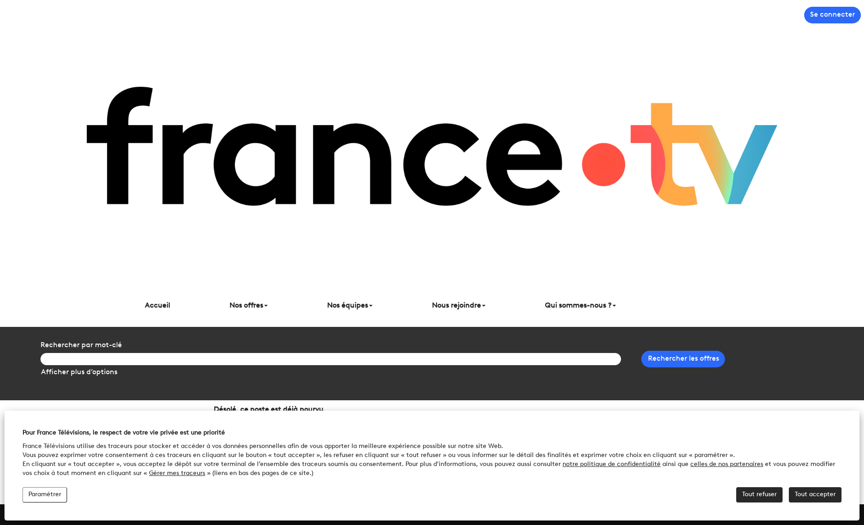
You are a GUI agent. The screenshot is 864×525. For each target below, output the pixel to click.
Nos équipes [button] (347, 305)
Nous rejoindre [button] (456, 305)
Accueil (157, 305)
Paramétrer (44, 494)
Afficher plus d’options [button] (79, 372)
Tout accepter (815, 494)
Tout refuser (759, 494)
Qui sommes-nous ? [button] (578, 305)
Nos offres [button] (246, 305)
